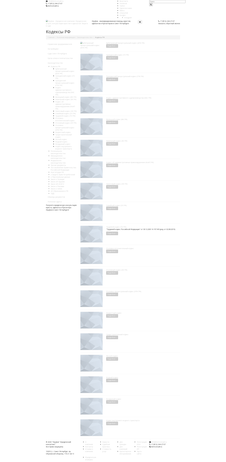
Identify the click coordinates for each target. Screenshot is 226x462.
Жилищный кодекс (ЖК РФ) (66, 97)
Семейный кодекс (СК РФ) (65, 113)
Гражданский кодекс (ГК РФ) (117, 55)
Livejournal (123, 13)
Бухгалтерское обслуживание (125, 452)
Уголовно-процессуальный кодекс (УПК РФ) (64, 127)
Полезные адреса (55, 202)
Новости (105, 442)
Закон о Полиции (57, 179)
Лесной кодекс (61, 139)
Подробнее (111, 46)
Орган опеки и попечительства (60, 58)
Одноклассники (125, 8)
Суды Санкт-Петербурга (57, 53)
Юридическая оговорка (90, 458)
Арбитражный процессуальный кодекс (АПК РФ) (64, 71)
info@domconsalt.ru (55, 1)
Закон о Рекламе (57, 186)
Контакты (89, 447)
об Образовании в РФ (59, 191)
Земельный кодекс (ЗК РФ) (66, 99)
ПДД (52, 193)
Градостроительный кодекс (117, 334)
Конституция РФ (57, 172)
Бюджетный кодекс (63, 132)
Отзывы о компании (89, 450)
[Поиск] (151, 4)
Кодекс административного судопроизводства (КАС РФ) (64, 91)
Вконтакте (123, 1)
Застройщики (53, 49)
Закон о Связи (56, 189)
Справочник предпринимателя (60, 44)
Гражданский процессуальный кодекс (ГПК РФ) (64, 82)
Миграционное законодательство (58, 157)
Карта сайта (139, 452)
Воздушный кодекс (62, 144)
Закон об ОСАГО (57, 184)
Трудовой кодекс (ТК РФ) (65, 116)
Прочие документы (58, 165)
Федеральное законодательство (58, 161)
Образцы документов (56, 197)
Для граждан (122, 443)
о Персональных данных (60, 177)
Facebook (123, 3)
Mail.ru (122, 10)
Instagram (128, 17)
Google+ (122, 15)
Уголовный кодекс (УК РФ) (66, 123)
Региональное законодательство (58, 152)
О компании (89, 443)
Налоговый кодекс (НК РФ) (66, 111)
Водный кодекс (61, 142)
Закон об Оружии (58, 182)
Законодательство (55, 63)
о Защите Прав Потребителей (63, 174)
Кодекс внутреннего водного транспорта (63, 147)
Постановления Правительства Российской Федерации (63, 168)
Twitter (122, 6)
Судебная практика (106, 445)
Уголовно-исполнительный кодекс (65, 119)
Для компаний (123, 448)
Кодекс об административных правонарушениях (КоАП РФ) (65, 105)
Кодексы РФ (55, 66)
